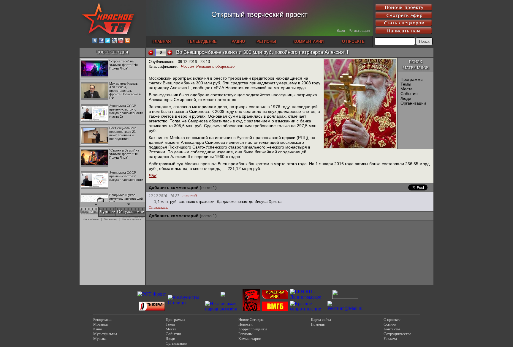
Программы (411, 79)
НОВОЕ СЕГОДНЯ (112, 52)
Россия (187, 66)
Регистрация (359, 31)
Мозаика (100, 324)
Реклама (390, 338)
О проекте (392, 319)
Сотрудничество (397, 334)
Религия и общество (215, 66)
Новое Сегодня (251, 319)
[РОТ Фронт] (151, 293)
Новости (245, 324)
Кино (97, 329)
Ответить (158, 208)
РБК (152, 175)
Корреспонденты (252, 329)
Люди (405, 98)
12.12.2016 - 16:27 (164, 196)
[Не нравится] (150, 52)
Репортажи (102, 319)
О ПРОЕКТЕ (353, 41)
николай (190, 196)
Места (406, 88)
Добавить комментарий (174, 187)
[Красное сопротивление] (308, 308)
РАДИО (238, 41)
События (409, 93)
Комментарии (249, 338)
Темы (405, 84)
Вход (341, 31)
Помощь (318, 324)
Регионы (245, 334)
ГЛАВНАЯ (162, 41)
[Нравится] (169, 52)
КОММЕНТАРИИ (309, 41)
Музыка (100, 338)
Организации (413, 103)
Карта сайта (321, 319)
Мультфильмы (105, 334)
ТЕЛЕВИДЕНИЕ (202, 41)
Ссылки (390, 324)
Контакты (392, 329)
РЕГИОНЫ (266, 41)
